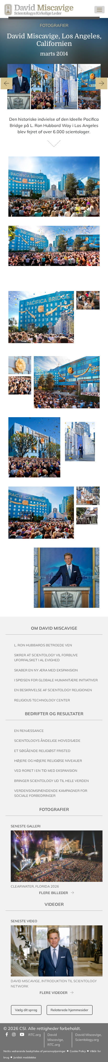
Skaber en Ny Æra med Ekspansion (46, 670)
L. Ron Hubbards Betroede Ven (43, 645)
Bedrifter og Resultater (54, 713)
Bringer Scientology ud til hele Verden (51, 781)
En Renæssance (29, 731)
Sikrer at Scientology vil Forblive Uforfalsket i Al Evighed (46, 657)
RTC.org (34, 1035)
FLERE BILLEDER (53, 892)
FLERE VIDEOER (54, 992)
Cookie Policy (78, 1051)
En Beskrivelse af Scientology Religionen (53, 690)
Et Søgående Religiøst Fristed (42, 751)
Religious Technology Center (42, 700)
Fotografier (54, 809)
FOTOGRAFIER (54, 25)
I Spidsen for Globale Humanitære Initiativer (56, 680)
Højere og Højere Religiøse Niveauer (48, 760)
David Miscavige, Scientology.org (88, 1037)
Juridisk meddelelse (24, 1057)
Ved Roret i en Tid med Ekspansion (45, 770)
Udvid (90, 211)
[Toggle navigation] (99, 9)
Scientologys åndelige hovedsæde (47, 740)
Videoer (54, 904)
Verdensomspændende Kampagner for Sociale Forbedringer (50, 793)
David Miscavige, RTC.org (55, 1040)
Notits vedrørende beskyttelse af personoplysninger (34, 1051)
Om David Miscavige (54, 628)
